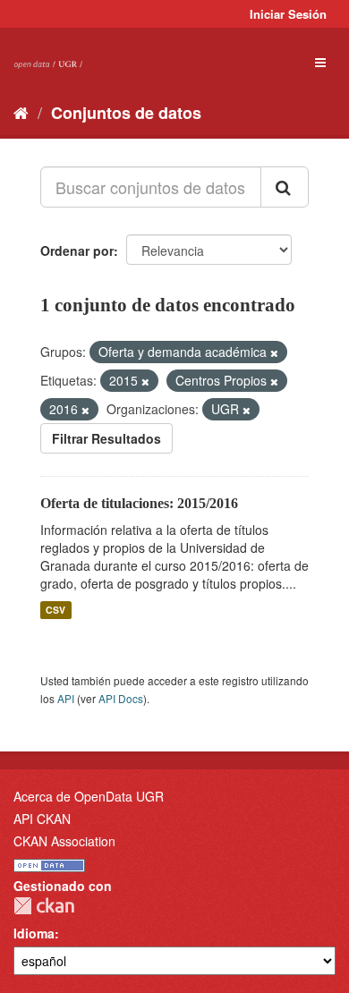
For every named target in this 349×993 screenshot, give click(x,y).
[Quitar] (274, 352)
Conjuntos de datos (126, 112)
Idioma (34, 933)
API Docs (120, 698)
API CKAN (42, 819)
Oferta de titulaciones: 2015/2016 (139, 503)
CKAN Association (64, 841)
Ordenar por (77, 250)
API (65, 698)
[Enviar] (284, 187)
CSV (55, 609)
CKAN (43, 905)
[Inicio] (21, 111)
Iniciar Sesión (288, 13)
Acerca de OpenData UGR (88, 796)
